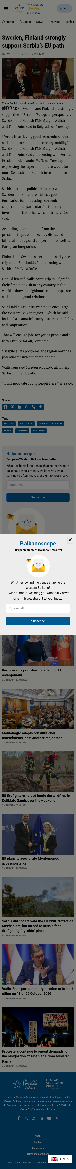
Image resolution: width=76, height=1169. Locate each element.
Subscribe (38, 621)
